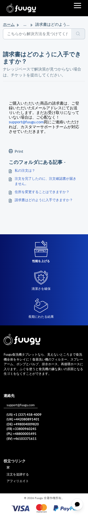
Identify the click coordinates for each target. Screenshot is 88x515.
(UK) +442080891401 (23, 419)
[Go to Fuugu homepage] (21, 8)
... (24, 25)
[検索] (78, 33)
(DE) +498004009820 (23, 424)
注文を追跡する (18, 474)
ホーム (9, 25)
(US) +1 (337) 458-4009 (24, 415)
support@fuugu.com (21, 405)
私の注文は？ (25, 170)
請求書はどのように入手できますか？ (44, 200)
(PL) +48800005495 (21, 434)
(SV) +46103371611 (22, 439)
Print (19, 151)
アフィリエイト (18, 481)
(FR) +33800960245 (21, 429)
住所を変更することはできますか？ (42, 192)
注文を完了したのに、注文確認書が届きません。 (45, 181)
